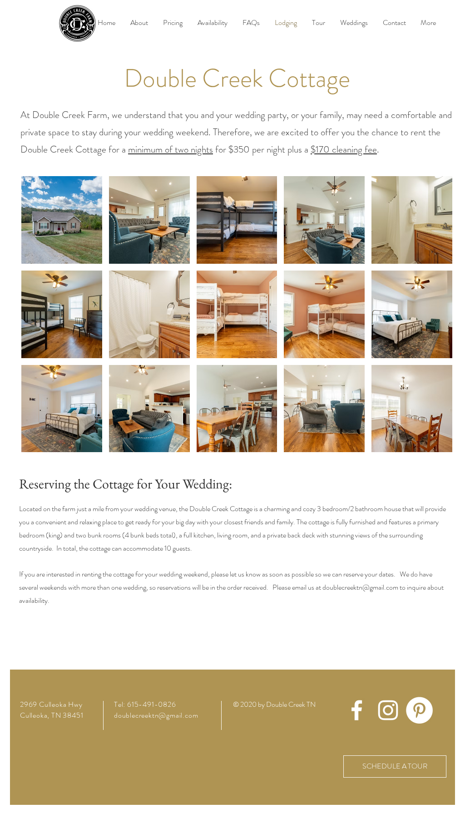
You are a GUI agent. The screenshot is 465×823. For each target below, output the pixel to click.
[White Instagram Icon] (388, 710)
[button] (61, 220)
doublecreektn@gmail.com (360, 587)
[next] (435, 319)
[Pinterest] (419, 710)
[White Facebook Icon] (356, 710)
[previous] (37, 319)
